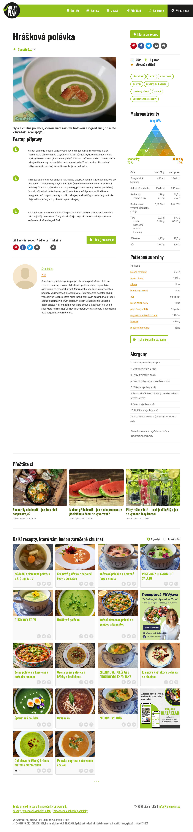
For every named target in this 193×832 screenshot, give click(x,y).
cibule (133, 284)
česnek (134, 321)
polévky (137, 84)
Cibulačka (63, 717)
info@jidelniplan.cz (169, 806)
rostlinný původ (141, 91)
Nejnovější (155, 539)
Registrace (156, 11)
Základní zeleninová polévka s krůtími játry (32, 576)
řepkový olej (136, 278)
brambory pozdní (139, 290)
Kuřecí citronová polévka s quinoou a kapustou (116, 621)
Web (43, 275)
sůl (132, 296)
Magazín (112, 11)
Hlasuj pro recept (101, 239)
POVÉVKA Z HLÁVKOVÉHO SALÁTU (157, 576)
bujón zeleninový (139, 303)
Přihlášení (134, 11)
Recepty (92, 11)
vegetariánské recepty (144, 99)
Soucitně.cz (25, 49)
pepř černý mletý (139, 309)
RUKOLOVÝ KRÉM (25, 619)
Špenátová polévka (26, 717)
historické (138, 76)
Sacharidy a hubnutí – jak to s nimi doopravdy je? (35, 511)
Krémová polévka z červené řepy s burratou (74, 576)
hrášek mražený (138, 272)
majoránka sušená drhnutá (143, 315)
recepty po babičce (156, 84)
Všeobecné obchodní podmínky (70, 811)
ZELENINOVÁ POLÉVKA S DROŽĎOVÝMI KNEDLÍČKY (115, 674)
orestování (165, 76)
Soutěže (72, 11)
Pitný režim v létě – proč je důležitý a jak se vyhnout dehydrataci (152, 511)
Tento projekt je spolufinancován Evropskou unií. (40, 806)
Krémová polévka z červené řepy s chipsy (117, 576)
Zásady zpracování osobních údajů (32, 811)
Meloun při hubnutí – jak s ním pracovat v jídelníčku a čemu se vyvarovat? (95, 511)
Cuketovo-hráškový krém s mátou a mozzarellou (32, 762)
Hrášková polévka (68, 619)
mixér (152, 76)
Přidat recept (180, 11)
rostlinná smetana (139, 327)
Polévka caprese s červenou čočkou (75, 762)
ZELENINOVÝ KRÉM (111, 717)
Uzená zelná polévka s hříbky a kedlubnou (71, 674)
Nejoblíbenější (174, 539)
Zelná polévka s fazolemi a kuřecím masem (31, 674)
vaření (157, 91)
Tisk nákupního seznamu (149, 339)
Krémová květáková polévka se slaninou (160, 674)
